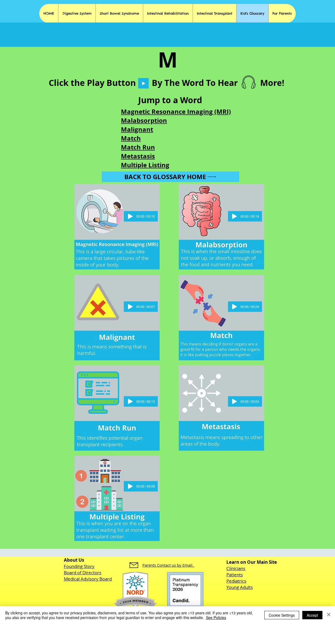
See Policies (216, 617)
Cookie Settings (282, 615)
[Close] (329, 615)
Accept (312, 615)
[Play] (143, 83)
